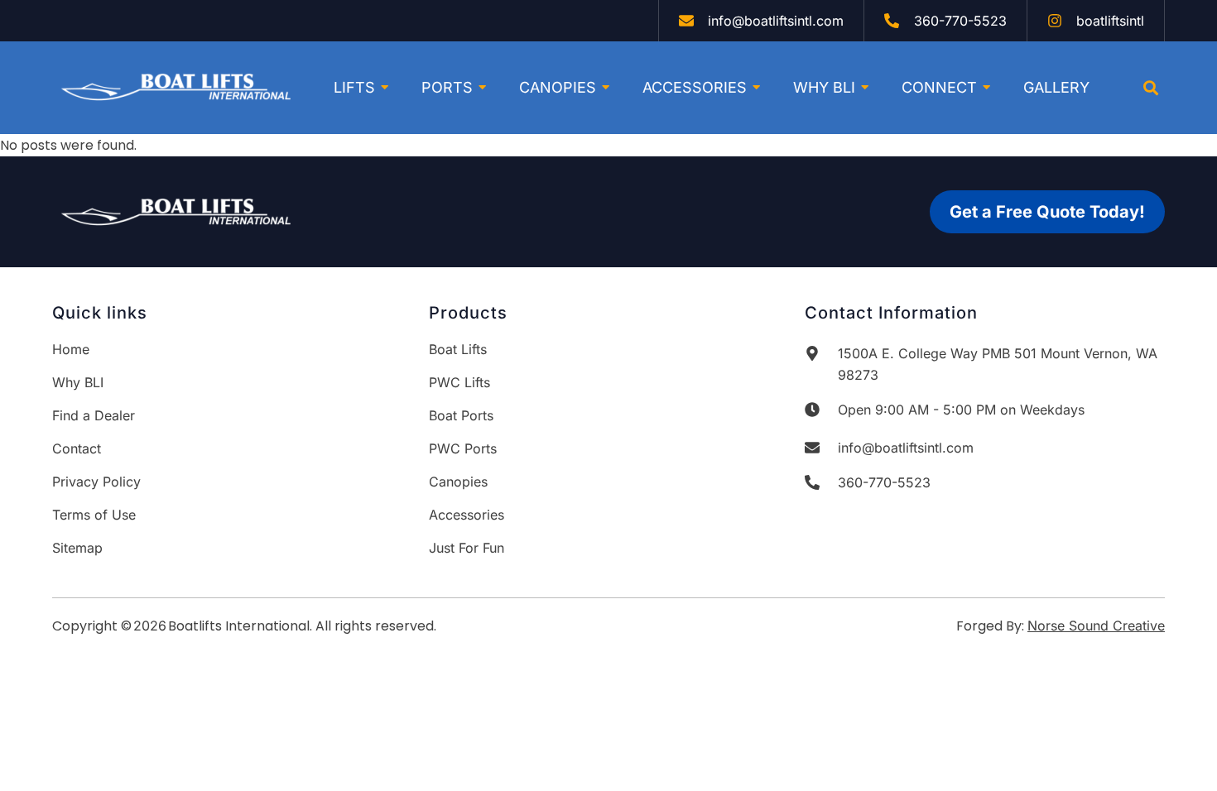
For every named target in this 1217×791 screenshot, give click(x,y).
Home (70, 349)
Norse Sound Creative (1096, 625)
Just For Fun (466, 547)
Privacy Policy (96, 481)
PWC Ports (463, 448)
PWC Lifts (459, 382)
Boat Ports (461, 415)
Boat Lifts (458, 349)
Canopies (458, 481)
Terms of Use (94, 514)
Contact (76, 448)
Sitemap (77, 547)
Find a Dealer (93, 415)
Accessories (466, 514)
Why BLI (77, 382)
